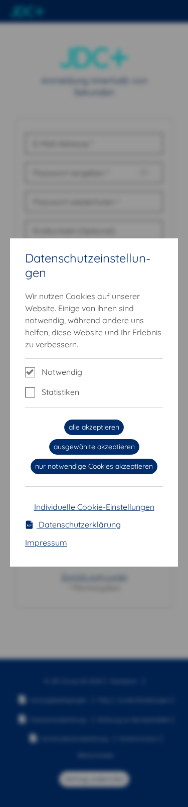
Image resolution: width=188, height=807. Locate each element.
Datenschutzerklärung (79, 524)
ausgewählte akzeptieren (94, 446)
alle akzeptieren (94, 427)
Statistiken (60, 392)
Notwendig (62, 372)
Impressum (46, 542)
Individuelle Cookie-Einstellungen (94, 507)
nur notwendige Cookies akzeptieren (94, 466)
